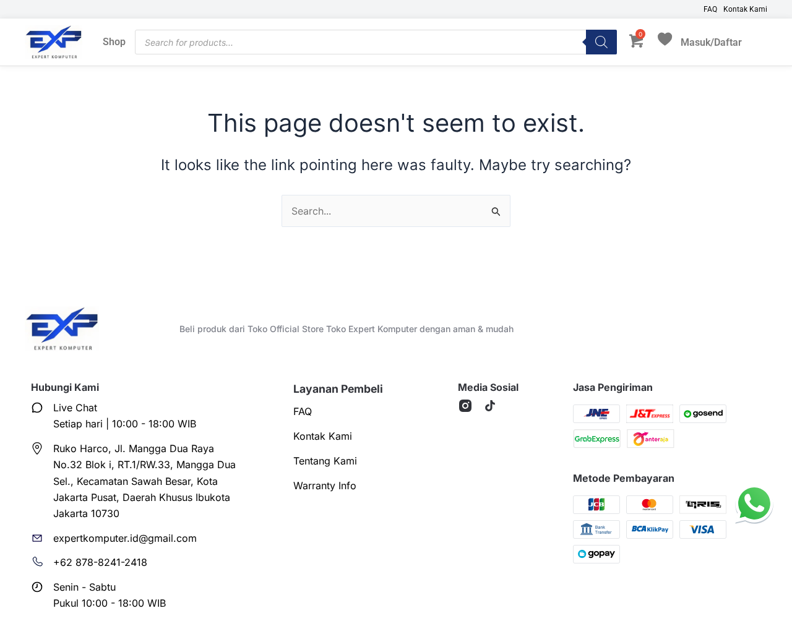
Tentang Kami (325, 461)
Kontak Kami (745, 9)
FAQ (710, 9)
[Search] (601, 42)
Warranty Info (324, 485)
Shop (114, 42)
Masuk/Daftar (711, 42)
